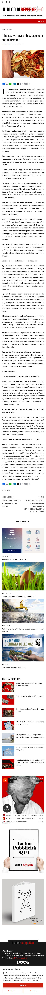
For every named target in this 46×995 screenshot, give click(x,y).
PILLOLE (9, 29)
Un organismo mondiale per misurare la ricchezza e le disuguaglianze (30, 735)
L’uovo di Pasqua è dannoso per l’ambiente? (18, 597)
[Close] (44, 967)
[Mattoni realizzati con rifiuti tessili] (8, 700)
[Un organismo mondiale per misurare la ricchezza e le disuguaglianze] (8, 738)
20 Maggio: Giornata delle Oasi (13, 668)
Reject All (33, 991)
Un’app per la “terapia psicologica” (15, 560)
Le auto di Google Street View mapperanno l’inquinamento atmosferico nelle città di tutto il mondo (34, 506)
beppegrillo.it (6, 44)
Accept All (23, 985)
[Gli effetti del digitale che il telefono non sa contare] (8, 725)
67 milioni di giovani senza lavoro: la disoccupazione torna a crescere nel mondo (30, 762)
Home (3, 29)
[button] (3, 2)
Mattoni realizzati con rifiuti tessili (29, 696)
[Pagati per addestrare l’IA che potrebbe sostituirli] (8, 687)
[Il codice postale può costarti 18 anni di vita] (8, 713)
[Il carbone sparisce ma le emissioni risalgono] (8, 751)
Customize (11, 991)
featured (7, 490)
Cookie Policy (33, 980)
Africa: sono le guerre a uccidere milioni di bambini (11, 503)
